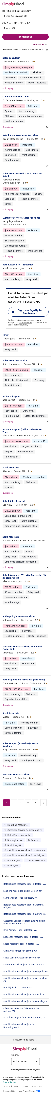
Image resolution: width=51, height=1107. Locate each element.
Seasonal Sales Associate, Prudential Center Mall (22, 648)
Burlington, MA (15, 840)
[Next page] (43, 802)
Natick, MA (12, 865)
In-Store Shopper (11, 396)
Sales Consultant (11, 58)
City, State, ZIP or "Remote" (16, 23)
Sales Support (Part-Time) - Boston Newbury (21, 745)
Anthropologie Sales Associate (19, 616)
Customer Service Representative (24, 830)
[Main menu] (47, 4)
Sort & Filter (38, 44)
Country (15, 1055)
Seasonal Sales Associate (16, 774)
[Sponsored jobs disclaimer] (47, 50)
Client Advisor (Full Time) (15, 96)
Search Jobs (25, 36)
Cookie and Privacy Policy (18, 325)
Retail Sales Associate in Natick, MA (25, 855)
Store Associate (11, 537)
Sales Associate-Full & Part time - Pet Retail (22, 175)
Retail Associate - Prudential (18, 264)
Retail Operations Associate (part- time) (24, 679)
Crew (5, 335)
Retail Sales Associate (14, 501)
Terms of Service (25, 323)
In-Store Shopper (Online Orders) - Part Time (23, 430)
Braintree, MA (14, 845)
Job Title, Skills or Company (16, 11)
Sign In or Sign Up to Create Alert (30, 312)
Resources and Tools (23, 1039)
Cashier (35, 840)
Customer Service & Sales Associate (21, 217)
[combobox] (25, 16)
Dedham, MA (13, 860)
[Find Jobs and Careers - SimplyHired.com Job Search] (13, 4)
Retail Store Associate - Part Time (20, 135)
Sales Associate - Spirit (15, 360)
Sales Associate (37, 860)
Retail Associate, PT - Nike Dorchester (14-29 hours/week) (25, 576)
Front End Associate (17, 825)
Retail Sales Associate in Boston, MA (26, 850)
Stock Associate (11, 467)
